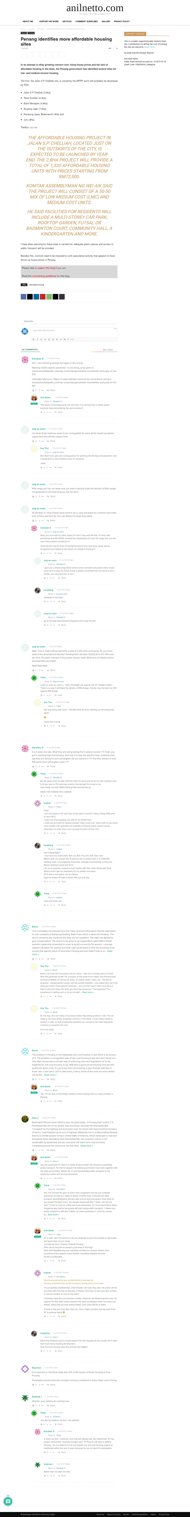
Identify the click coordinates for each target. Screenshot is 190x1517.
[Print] (62, 54)
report (32, 127)
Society (31, 29)
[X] (30, 54)
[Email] (55, 54)
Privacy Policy (121, 21)
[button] (166, 21)
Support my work (49, 21)
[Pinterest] (42, 54)
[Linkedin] (36, 54)
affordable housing (36, 285)
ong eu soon (58, 452)
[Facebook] (23, 54)
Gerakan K (57, 401)
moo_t (55, 1161)
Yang (58, 706)
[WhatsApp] (49, 54)
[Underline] (41, 339)
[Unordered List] (53, 339)
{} (68, 339)
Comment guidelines (87, 21)
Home (23, 29)
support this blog (46, 267)
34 (117, 48)
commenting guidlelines (44, 276)
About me (28, 21)
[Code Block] (61, 339)
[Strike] (45, 339)
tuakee (59, 849)
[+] (72, 339)
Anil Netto (45, 397)
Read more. (149, 47)
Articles (67, 21)
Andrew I (57, 1416)
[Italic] (37, 339)
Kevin (55, 970)
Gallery (106, 21)
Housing (40, 29)
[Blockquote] (57, 339)
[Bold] (33, 339)
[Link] (65, 339)
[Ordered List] (49, 339)
